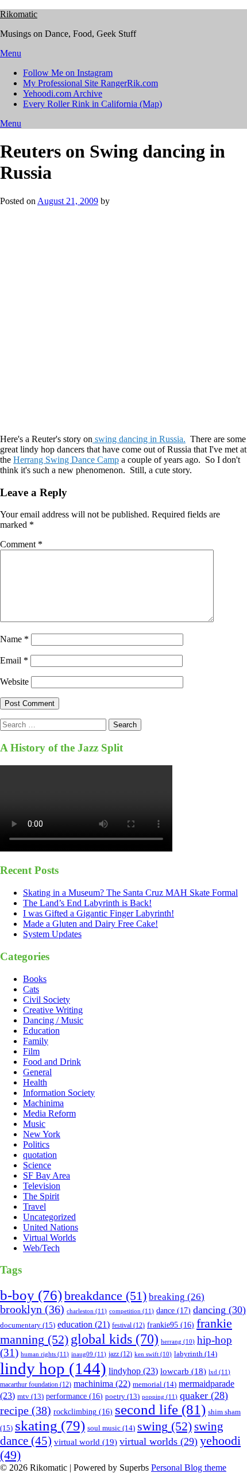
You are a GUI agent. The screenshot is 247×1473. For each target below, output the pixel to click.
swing (164, 1426)
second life (160, 1409)
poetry (122, 1397)
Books (35, 979)
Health (35, 1082)
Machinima (43, 1103)
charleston (87, 1310)
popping (159, 1396)
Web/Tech (41, 1248)
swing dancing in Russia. (139, 439)
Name (14, 639)
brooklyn (32, 1309)
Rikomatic (18, 14)
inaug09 (88, 1354)
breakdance (105, 1295)
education (83, 1324)
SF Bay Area (46, 1175)
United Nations (50, 1227)
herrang (178, 1341)
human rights (45, 1354)
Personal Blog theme (188, 1467)
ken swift (153, 1354)
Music (34, 1124)
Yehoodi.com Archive (62, 93)
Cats (31, 989)
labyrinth (195, 1353)
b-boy (31, 1295)
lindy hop (53, 1368)
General (37, 1072)
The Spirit (41, 1196)
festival (128, 1325)
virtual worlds (158, 1441)
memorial (154, 1384)
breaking (176, 1296)
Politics (36, 1144)
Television (41, 1186)
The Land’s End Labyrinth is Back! (87, 903)
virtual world (85, 1442)
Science (37, 1165)
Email (14, 660)
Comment (21, 544)
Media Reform (49, 1113)
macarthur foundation (35, 1384)
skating (50, 1425)
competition (131, 1310)
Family (35, 1041)
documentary (27, 1325)
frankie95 (170, 1325)
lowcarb (183, 1371)
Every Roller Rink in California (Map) (92, 104)
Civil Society (46, 999)
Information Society (59, 1093)
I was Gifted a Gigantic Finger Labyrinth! (98, 913)
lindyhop (133, 1370)
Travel (34, 1206)
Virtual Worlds (49, 1237)
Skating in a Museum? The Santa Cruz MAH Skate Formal (130, 892)
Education (41, 1030)
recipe (25, 1410)
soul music (111, 1428)
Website (14, 681)
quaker (204, 1395)
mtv (30, 1397)
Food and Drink (52, 1062)
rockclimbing (83, 1411)
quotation (40, 1155)
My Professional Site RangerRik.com (90, 83)
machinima (102, 1383)
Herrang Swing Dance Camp (66, 460)
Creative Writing (53, 1010)
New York (41, 1134)
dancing (219, 1309)
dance (173, 1310)
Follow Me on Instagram (68, 73)
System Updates (52, 934)
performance (74, 1396)
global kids (115, 1339)
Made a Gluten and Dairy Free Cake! (90, 924)
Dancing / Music (53, 1020)
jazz (120, 1354)
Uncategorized (49, 1217)
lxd (219, 1371)
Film (31, 1051)
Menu (10, 53)
